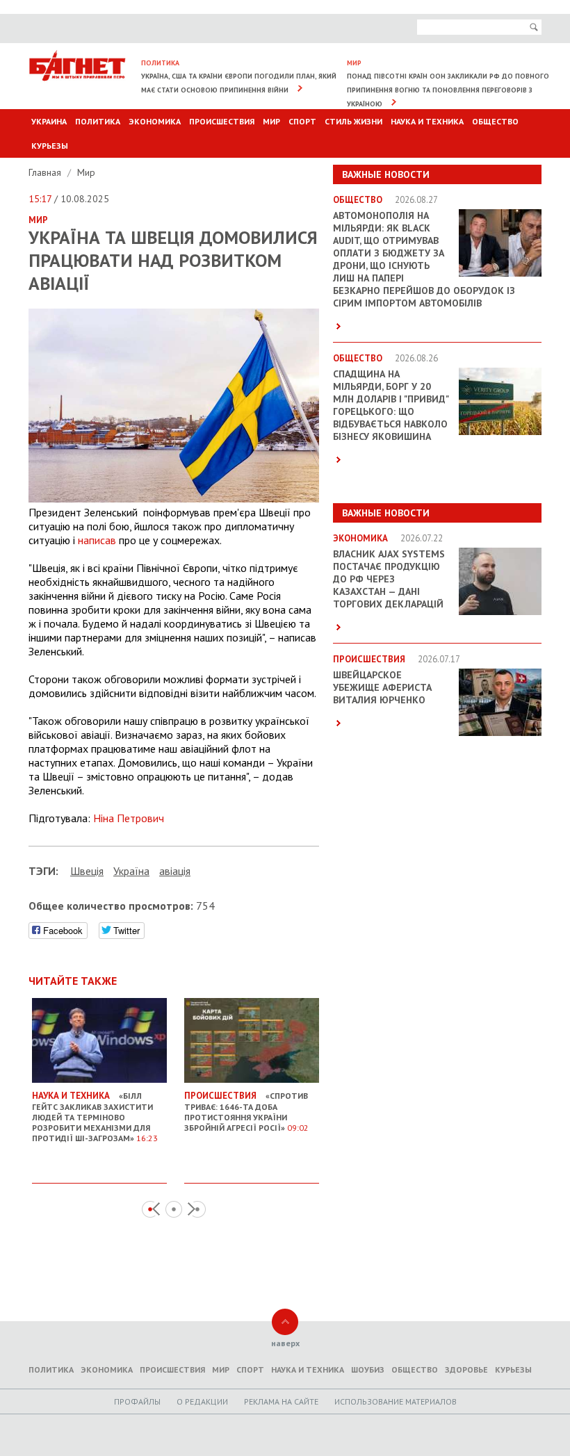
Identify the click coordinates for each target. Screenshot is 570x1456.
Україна (131, 871)
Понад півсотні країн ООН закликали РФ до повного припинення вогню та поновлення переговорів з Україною (448, 90)
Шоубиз (367, 1369)
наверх (285, 1343)
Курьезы (49, 145)
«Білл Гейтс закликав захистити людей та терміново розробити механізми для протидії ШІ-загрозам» (95, 1116)
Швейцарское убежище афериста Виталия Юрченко (382, 687)
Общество (495, 121)
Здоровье (466, 1369)
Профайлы (137, 1401)
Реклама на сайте (281, 1401)
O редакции (202, 1401)
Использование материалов (395, 1401)
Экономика (155, 121)
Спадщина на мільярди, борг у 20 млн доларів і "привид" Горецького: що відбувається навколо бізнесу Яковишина (390, 405)
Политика (97, 121)
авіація (174, 871)
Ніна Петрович (128, 818)
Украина (49, 121)
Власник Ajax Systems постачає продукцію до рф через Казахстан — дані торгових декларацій (389, 579)
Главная (46, 172)
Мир (271, 121)
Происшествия (221, 121)
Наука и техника (427, 121)
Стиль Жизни (353, 121)
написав (97, 540)
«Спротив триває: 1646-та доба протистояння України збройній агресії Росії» (246, 1111)
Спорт (302, 121)
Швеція (87, 871)
